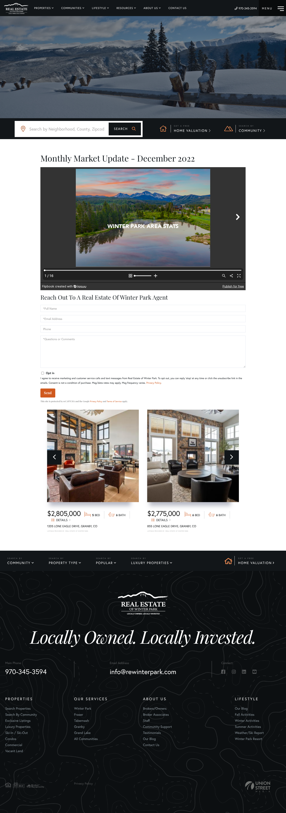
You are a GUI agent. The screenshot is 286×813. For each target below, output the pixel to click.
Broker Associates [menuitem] (156, 714)
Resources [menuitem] (125, 8)
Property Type (63, 563)
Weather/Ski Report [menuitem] (249, 733)
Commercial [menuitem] (13, 745)
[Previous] (54, 457)
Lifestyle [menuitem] (99, 8)
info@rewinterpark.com (143, 671)
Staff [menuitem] (146, 720)
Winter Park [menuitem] (82, 708)
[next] (231, 457)
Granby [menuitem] (79, 727)
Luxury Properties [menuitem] (18, 727)
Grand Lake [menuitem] (82, 733)
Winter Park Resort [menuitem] (248, 739)
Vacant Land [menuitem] (14, 751)
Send (48, 393)
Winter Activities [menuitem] (247, 720)
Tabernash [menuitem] (81, 720)
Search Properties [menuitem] (18, 708)
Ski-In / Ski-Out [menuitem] (16, 733)
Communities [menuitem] (71, 8)
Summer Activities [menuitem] (248, 727)
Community (19, 563)
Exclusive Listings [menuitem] (18, 720)
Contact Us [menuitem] (177, 8)
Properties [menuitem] (42, 8)
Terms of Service (114, 401)
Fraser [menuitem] (78, 714)
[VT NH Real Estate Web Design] (257, 786)
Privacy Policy (153, 383)
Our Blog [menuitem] (149, 739)
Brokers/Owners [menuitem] (155, 708)
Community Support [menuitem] (157, 727)
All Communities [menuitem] (86, 739)
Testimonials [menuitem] (152, 733)
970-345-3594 (247, 8)
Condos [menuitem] (10, 739)
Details (62, 520)
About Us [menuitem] (151, 8)
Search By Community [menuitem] (21, 714)
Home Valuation (255, 563)
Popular (104, 563)
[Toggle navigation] (273, 8)
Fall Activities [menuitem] (244, 714)
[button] (125, 129)
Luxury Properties (150, 563)
